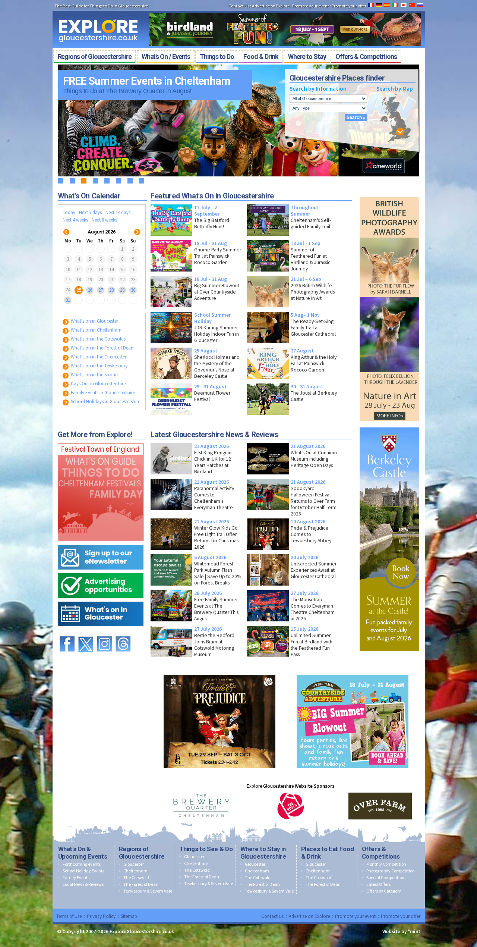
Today (69, 212)
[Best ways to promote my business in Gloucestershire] (100, 571)
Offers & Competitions (381, 852)
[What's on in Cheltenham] (100, 441)
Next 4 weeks (75, 220)
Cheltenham (135, 871)
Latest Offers (378, 884)
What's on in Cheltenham (95, 330)
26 (90, 289)
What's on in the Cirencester (98, 357)
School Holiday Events (83, 871)
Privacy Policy (101, 916)
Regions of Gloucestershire (142, 852)
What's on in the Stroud (94, 374)
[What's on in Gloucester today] (100, 600)
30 (133, 289)
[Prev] (66, 227)
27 (100, 289)
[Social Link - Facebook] (67, 633)
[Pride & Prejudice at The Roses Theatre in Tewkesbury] (219, 673)
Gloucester (133, 864)
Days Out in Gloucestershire (98, 383)
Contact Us (238, 6)
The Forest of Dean (140, 884)
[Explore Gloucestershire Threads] (123, 633)
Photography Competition (390, 871)
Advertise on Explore (271, 6)
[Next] (137, 227)
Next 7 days (90, 212)
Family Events (76, 877)
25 (79, 289)
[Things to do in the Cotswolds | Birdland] (285, 10)
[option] (201, 806)
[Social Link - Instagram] (104, 633)
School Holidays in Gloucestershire (105, 401)
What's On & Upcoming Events (82, 852)
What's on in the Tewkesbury (98, 366)
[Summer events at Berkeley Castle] (389, 426)
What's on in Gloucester (94, 321)
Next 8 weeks (104, 220)
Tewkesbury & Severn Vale (147, 891)
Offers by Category (383, 891)
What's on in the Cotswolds (98, 339)
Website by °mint (401, 931)
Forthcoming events (82, 864)
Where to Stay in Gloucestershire (263, 852)
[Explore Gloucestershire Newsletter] (100, 543)
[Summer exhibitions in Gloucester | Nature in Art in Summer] (389, 195)
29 (122, 289)
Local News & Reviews (83, 884)
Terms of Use (69, 916)
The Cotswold (136, 877)
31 (68, 300)
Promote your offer (349, 6)
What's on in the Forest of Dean (101, 348)
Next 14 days (117, 212)
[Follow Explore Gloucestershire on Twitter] (85, 633)
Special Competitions (386, 877)
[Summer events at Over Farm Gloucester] (352, 673)
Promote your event (310, 6)
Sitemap (129, 916)
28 (111, 289)
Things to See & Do (206, 849)
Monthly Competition (386, 864)
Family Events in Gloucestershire (102, 392)
